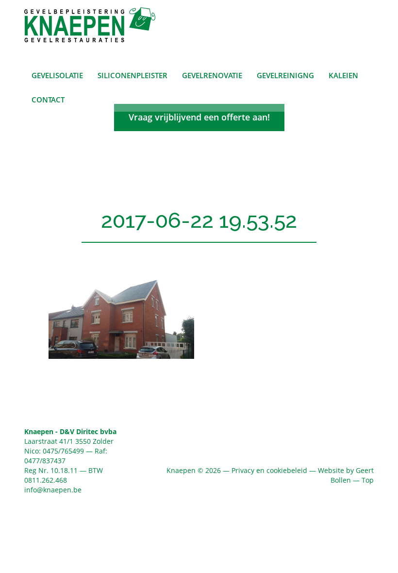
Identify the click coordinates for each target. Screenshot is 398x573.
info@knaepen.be (53, 489)
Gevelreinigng (285, 75)
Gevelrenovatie (212, 75)
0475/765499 (63, 450)
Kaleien (343, 75)
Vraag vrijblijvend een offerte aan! (199, 117)
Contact (48, 99)
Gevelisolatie (57, 75)
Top (368, 480)
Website (331, 470)
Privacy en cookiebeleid (269, 470)
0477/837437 (45, 460)
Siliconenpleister (132, 75)
